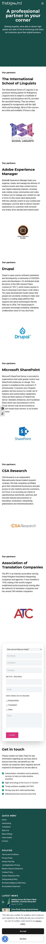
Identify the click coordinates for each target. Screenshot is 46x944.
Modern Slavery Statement (12, 869)
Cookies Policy (7, 872)
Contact (5, 841)
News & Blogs (7, 834)
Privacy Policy (7, 858)
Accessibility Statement (11, 886)
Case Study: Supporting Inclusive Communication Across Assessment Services (26, 911)
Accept (23, 931)
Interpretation (13, 700)
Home (4, 820)
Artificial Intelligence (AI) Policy (14, 883)
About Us (5, 830)
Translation (12, 705)
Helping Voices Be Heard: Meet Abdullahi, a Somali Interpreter (23, 901)
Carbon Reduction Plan (11, 876)
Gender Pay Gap (8, 862)
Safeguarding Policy (10, 879)
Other (10, 710)
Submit (12, 735)
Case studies (7, 837)
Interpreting (6, 823)
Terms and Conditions (10, 854)
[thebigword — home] (12, 3)
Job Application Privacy (11, 865)
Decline (23, 939)
